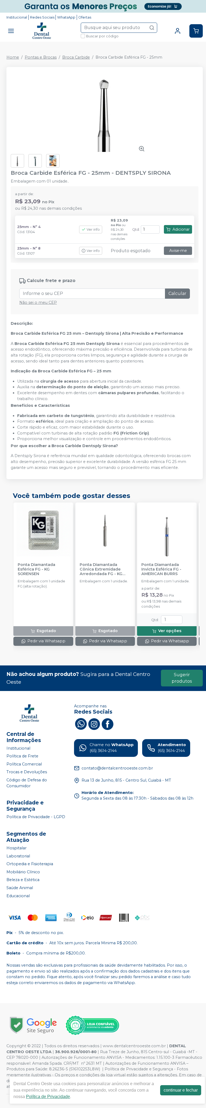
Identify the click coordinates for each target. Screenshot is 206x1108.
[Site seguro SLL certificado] (33, 1025)
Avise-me (178, 250)
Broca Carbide (76, 57)
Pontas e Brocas (41, 57)
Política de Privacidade (48, 1096)
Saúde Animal (19, 887)
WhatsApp (66, 17)
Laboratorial (18, 856)
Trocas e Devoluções (26, 772)
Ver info (93, 229)
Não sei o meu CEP (38, 302)
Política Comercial (24, 764)
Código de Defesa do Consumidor (26, 783)
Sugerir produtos (182, 678)
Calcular (177, 293)
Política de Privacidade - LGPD (35, 816)
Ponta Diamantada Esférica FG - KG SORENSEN (36, 569)
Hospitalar (16, 848)
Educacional (18, 895)
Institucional (16, 17)
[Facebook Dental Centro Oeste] (107, 723)
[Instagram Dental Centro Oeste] (94, 723)
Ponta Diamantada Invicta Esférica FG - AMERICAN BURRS (161, 569)
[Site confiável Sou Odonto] (92, 1025)
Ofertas (84, 17)
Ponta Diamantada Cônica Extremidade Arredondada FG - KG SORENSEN (101, 569)
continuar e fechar (181, 1090)
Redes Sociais (42, 17)
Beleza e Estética (22, 880)
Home (12, 57)
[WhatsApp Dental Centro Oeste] (80, 723)
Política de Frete (22, 756)
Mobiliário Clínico (23, 872)
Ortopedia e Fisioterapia (29, 863)
